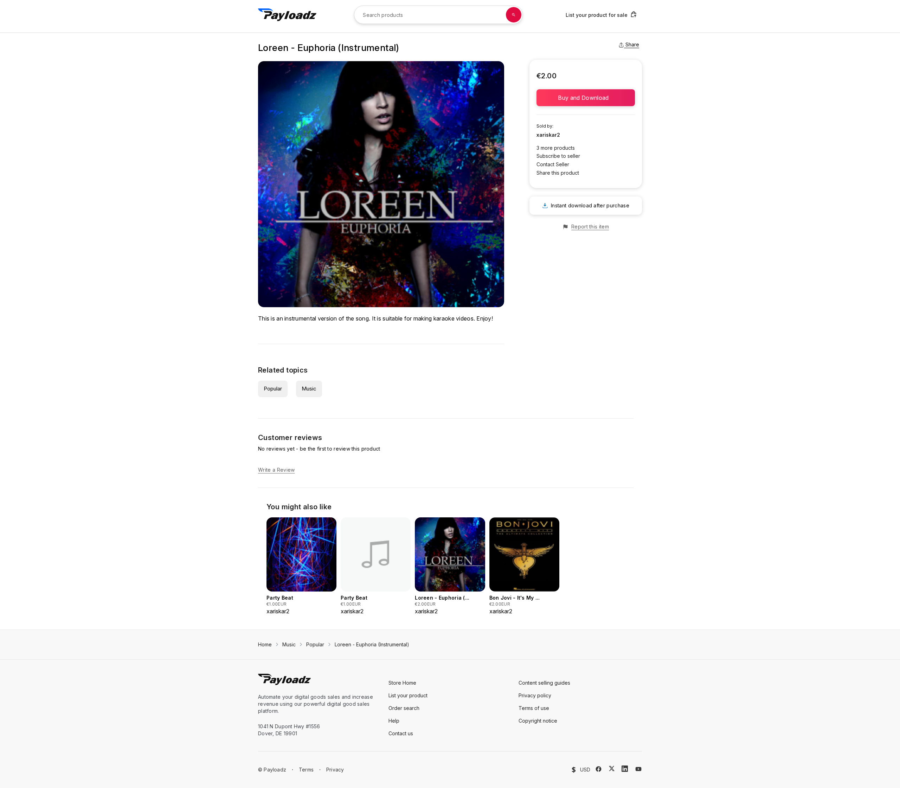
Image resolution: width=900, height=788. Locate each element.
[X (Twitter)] (612, 768)
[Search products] (513, 14)
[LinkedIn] (625, 769)
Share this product (557, 173)
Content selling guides (544, 683)
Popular (273, 388)
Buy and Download (585, 97)
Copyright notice (538, 721)
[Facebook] (598, 769)
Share (632, 44)
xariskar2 (548, 135)
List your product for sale (597, 15)
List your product (408, 695)
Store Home (402, 683)
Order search (403, 708)
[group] (301, 566)
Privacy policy (535, 695)
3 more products (555, 148)
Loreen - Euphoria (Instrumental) (372, 644)
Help (393, 721)
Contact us (400, 733)
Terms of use (534, 708)
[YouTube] (638, 769)
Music (309, 388)
